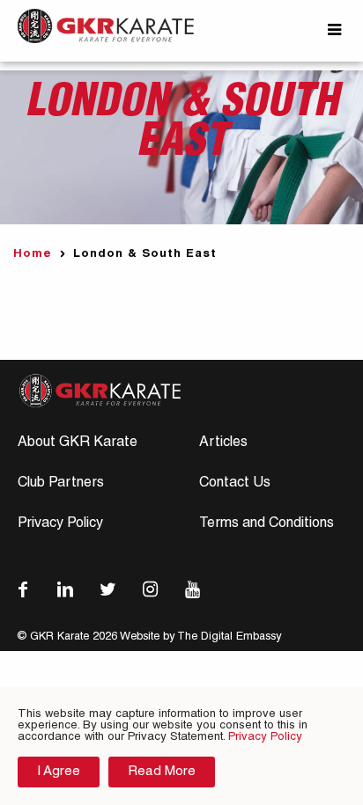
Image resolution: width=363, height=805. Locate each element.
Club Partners (61, 484)
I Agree (58, 772)
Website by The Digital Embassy (200, 637)
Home (32, 254)
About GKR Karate (77, 443)
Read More (162, 772)
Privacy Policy (60, 524)
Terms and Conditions (266, 524)
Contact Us (234, 484)
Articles (223, 443)
